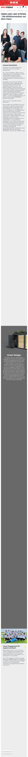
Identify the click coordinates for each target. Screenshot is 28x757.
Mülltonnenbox (17, 95)
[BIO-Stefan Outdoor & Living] (7, 7)
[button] (20, 7)
